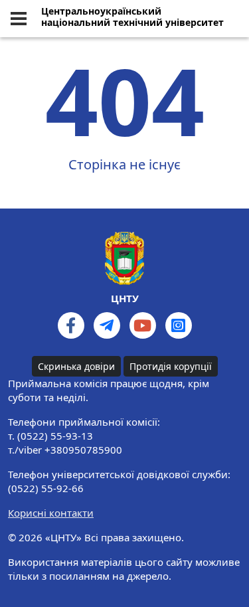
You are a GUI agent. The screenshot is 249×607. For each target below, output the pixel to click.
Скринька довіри (76, 366)
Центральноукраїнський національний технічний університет (132, 17)
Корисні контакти (51, 512)
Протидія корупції (170, 366)
